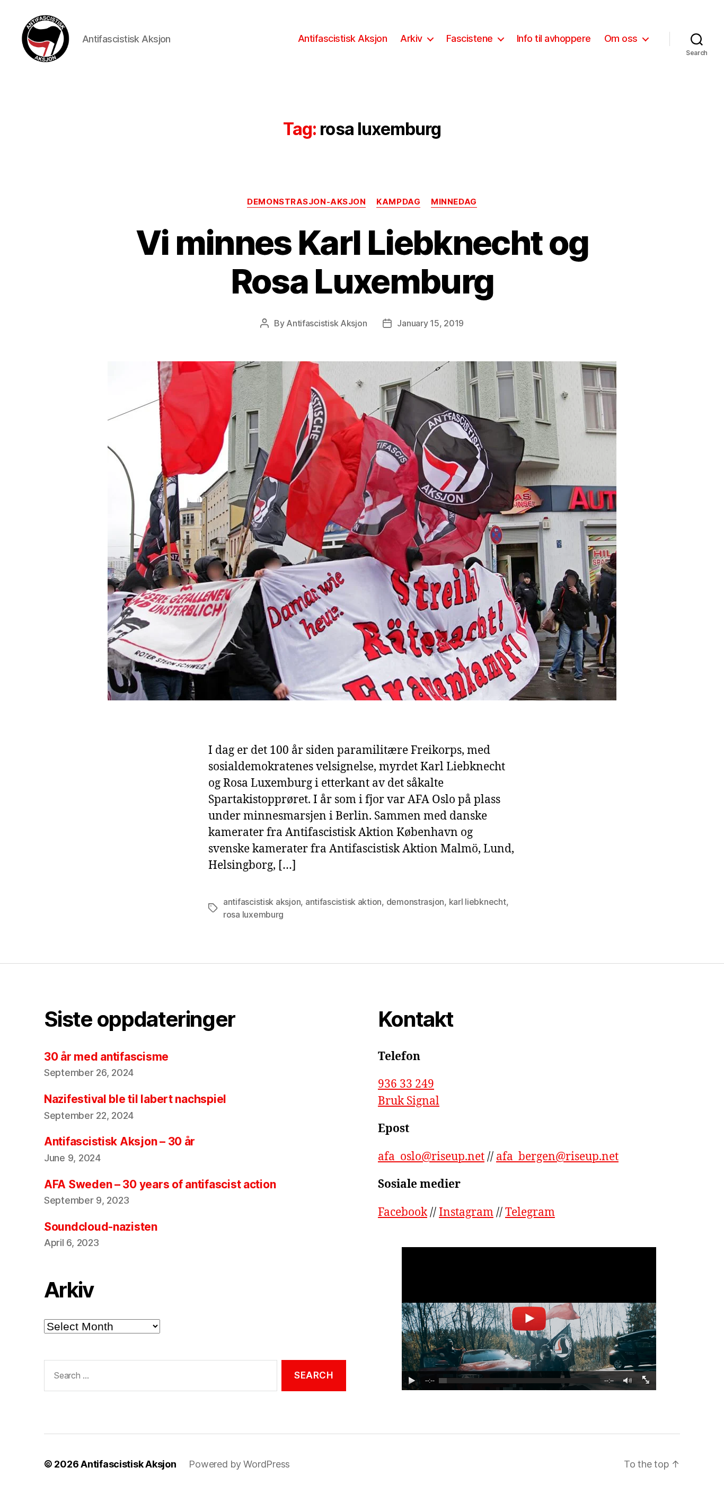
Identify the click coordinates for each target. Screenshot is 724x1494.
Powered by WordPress (239, 1464)
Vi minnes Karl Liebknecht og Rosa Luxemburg (362, 261)
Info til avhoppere (554, 38)
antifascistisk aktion (343, 901)
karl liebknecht (477, 901)
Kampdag (398, 202)
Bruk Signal (408, 1101)
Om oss (621, 38)
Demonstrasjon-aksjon (306, 202)
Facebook (402, 1212)
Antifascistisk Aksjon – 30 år (119, 1141)
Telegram (530, 1212)
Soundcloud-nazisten (100, 1226)
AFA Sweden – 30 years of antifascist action (160, 1184)
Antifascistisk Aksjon (342, 38)
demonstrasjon (415, 901)
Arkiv (411, 38)
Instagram (466, 1212)
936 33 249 (406, 1084)
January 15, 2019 (430, 323)
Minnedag (453, 202)
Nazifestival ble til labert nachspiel (136, 1099)
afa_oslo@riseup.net (431, 1157)
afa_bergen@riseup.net (557, 1157)
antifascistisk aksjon (262, 901)
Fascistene (469, 38)
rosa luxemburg (253, 914)
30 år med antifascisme (106, 1056)
